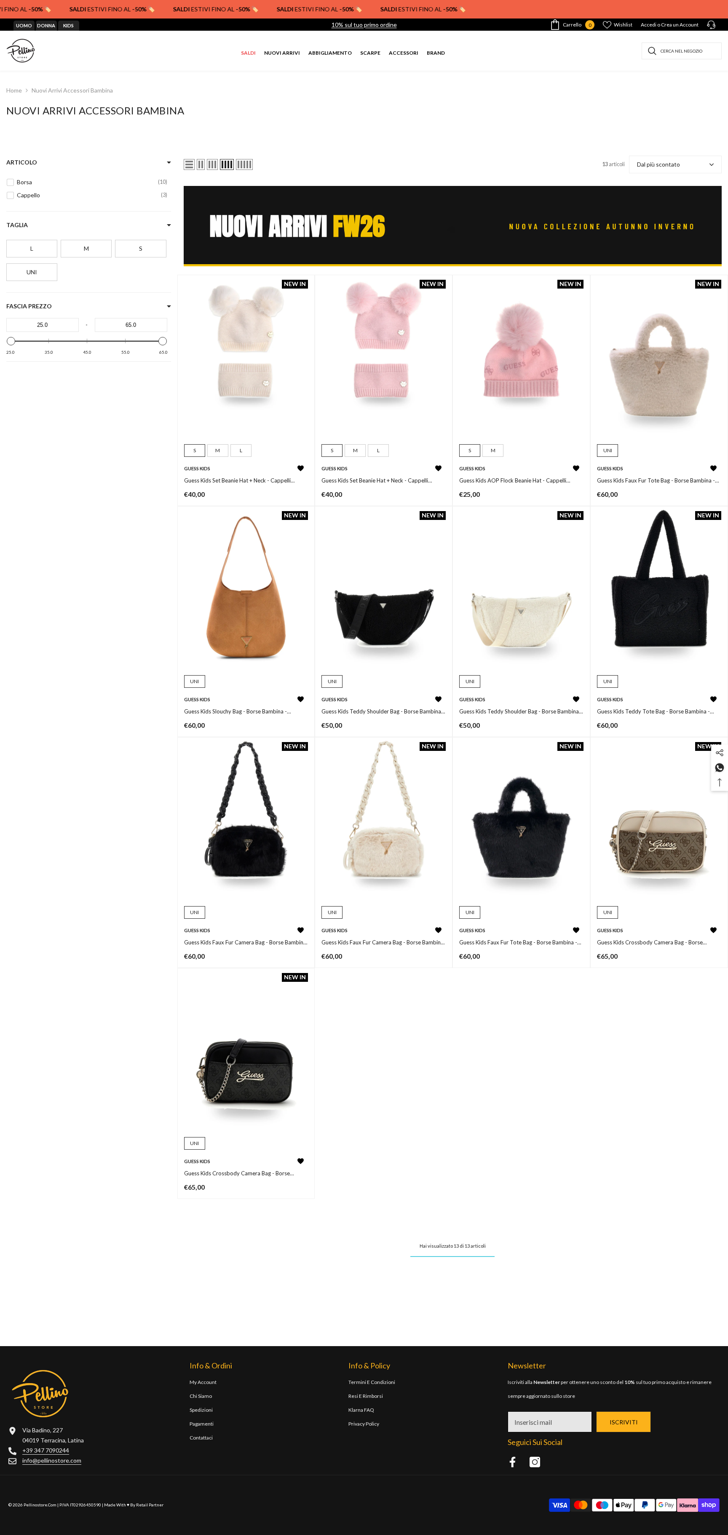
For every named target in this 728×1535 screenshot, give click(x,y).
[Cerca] (682, 50)
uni (607, 450)
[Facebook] (512, 1462)
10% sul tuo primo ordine (364, 24)
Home (14, 90)
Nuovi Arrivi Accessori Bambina (72, 90)
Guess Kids (197, 468)
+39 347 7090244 (45, 1450)
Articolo (21, 162)
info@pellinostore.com (51, 1460)
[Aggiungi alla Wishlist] (300, 468)
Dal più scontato (658, 164)
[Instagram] (535, 1462)
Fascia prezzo (29, 306)
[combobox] (682, 50)
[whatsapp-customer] (719, 766)
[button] (189, 164)
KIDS (68, 25)
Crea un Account (680, 24)
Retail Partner (149, 1504)
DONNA (46, 25)
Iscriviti (624, 1422)
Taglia (17, 224)
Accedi (648, 24)
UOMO (24, 25)
